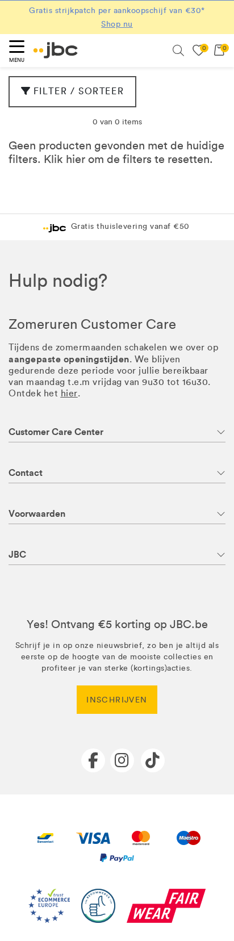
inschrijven (116, 700)
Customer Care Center (56, 431)
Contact (26, 472)
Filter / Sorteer (79, 91)
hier (75, 159)
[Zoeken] (178, 50)
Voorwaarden (37, 513)
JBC (17, 554)
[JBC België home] (55, 50)
